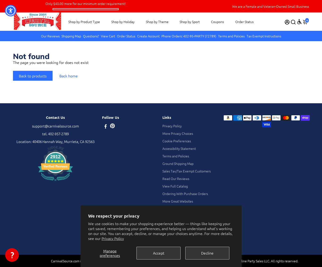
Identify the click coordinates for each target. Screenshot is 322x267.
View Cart (108, 36)
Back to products (33, 75)
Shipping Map (71, 36)
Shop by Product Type (84, 21)
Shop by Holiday (123, 21)
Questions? (91, 36)
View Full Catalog (175, 186)
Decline (207, 252)
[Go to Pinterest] (112, 126)
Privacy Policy (113, 238)
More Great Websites (177, 201)
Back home (68, 75)
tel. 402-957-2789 (55, 133)
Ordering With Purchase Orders (185, 193)
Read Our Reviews (175, 178)
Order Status (244, 21)
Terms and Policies (231, 36)
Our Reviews (50, 36)
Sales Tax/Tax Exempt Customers (186, 171)
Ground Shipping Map (178, 163)
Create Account (148, 36)
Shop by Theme (157, 21)
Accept (158, 252)
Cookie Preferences (176, 141)
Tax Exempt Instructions (264, 36)
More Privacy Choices (177, 133)
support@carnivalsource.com (55, 126)
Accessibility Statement (179, 148)
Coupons (217, 21)
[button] (12, 255)
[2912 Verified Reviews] (55, 181)
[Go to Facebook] (105, 126)
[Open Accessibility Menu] (299, 21)
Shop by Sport (190, 21)
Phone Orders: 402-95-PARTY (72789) (188, 36)
